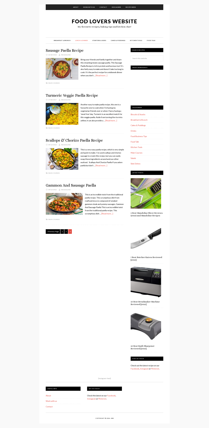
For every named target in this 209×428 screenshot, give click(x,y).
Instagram (144, 368)
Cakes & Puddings (138, 125)
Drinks (133, 131)
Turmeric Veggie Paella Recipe (72, 95)
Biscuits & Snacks (138, 114)
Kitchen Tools (136, 147)
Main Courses (54, 83)
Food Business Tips (139, 136)
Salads (133, 158)
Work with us (51, 401)
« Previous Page (53, 231)
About (48, 395)
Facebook (135, 368)
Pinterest (155, 368)
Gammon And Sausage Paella (71, 185)
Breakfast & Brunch (139, 120)
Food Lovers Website (104, 21)
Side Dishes (135, 163)
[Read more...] (101, 75)
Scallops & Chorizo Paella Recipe (74, 140)
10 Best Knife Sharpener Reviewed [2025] (142, 347)
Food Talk (135, 142)
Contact (49, 406)
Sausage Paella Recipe (65, 50)
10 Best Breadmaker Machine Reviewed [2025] (145, 303)
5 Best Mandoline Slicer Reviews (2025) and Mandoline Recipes (147, 214)
